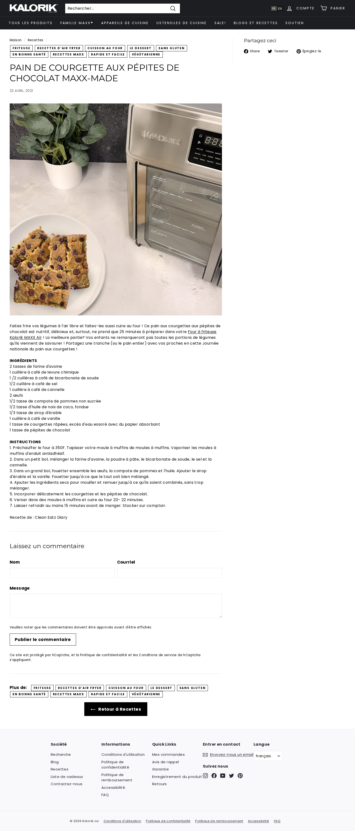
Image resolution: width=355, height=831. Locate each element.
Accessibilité (113, 787)
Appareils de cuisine (125, 22)
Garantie (160, 769)
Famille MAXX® (76, 22)
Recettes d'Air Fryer (59, 48)
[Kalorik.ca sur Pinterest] (240, 775)
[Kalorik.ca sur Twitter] (231, 775)
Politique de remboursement (116, 777)
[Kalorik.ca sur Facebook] (214, 775)
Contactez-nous (67, 783)
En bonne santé (29, 54)
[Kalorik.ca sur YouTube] (222, 775)
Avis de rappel (165, 761)
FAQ (105, 794)
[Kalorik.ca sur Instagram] (205, 775)
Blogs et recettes (256, 22)
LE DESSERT (141, 48)
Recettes (35, 40)
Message (20, 588)
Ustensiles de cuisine (181, 22)
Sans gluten (171, 48)
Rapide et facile (108, 54)
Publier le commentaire (43, 639)
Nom (15, 562)
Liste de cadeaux (67, 776)
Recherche (61, 754)
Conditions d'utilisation (123, 754)
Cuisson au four (105, 48)
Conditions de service (158, 655)
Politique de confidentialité (103, 655)
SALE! (220, 22)
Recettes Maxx (68, 54)
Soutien (294, 22)
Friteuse (21, 48)
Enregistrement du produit (177, 776)
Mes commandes (168, 754)
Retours (159, 783)
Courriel (126, 562)
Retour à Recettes (119, 709)
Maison (15, 40)
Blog (55, 761)
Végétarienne (146, 54)
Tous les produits (31, 22)
